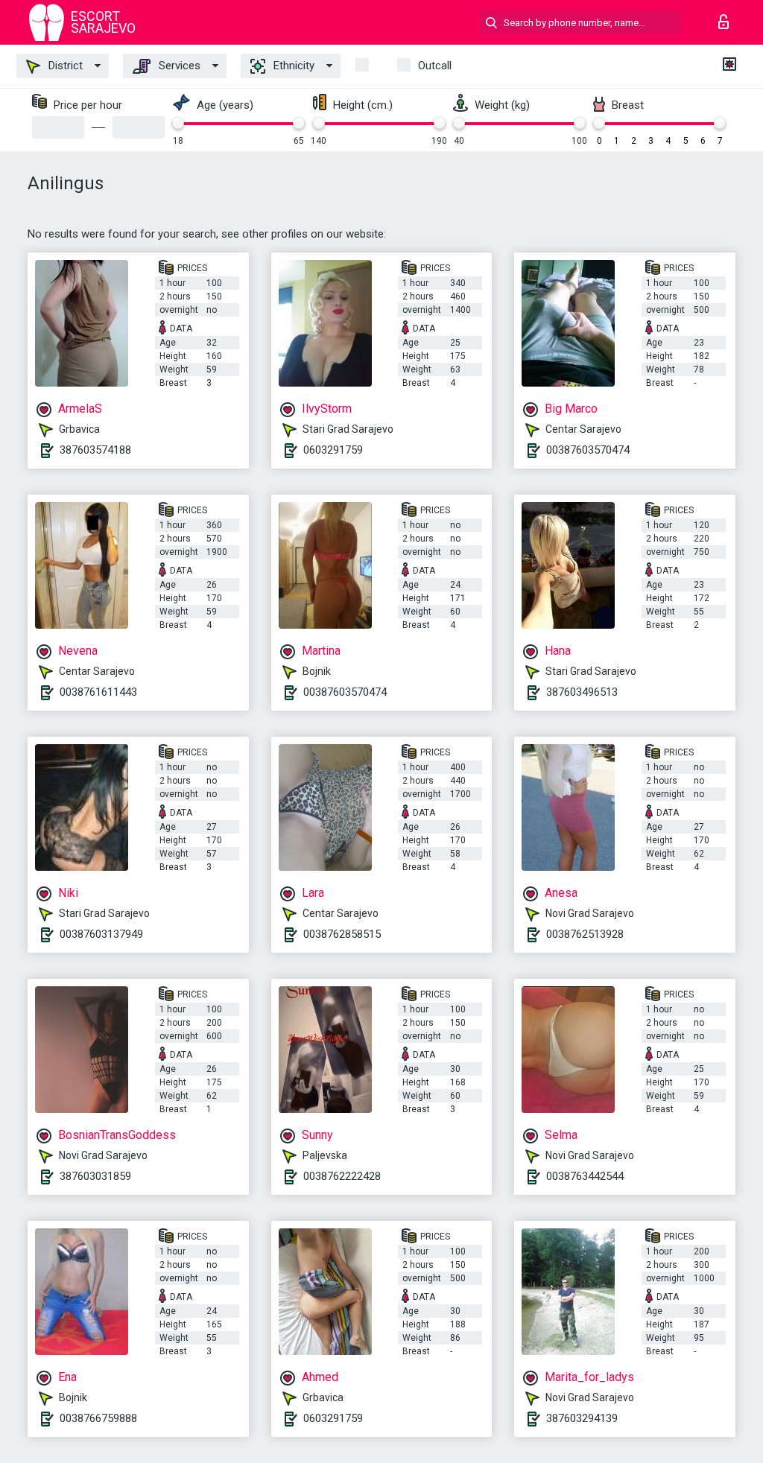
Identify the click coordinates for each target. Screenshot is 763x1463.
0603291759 (333, 450)
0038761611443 (98, 692)
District (64, 65)
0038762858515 (342, 934)
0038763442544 (585, 1176)
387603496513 (582, 692)
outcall (435, 65)
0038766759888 (98, 1418)
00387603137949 (101, 934)
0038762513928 (585, 934)
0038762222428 (342, 1176)
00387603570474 (588, 450)
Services (178, 65)
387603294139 (582, 1418)
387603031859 (95, 1176)
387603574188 (95, 450)
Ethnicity (292, 65)
